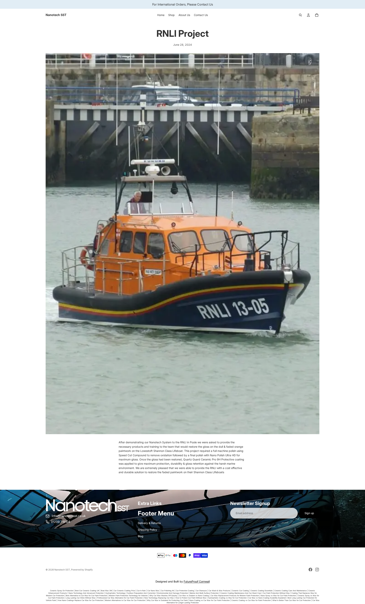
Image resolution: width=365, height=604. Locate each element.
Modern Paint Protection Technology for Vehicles (128, 595)
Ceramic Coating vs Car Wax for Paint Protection (251, 600)
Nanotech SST (62, 569)
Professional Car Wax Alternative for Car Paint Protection (120, 598)
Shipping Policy (147, 529)
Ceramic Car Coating (240, 591)
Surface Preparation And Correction (141, 593)
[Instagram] (317, 569)
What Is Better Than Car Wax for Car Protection (291, 600)
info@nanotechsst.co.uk (69, 516)
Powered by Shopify (82, 569)
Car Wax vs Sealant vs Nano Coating (194, 595)
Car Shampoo (201, 591)
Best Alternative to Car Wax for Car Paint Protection (86, 595)
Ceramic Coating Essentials (262, 591)
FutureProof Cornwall (197, 581)
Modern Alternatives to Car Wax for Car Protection (125, 600)
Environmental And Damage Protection (172, 593)
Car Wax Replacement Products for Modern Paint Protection (235, 595)
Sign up (309, 513)
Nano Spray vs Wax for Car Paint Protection (278, 595)
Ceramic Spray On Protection (61, 591)
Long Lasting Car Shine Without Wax (80, 598)
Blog (140, 536)
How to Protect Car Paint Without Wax (190, 598)
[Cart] (317, 15)
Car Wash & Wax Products (219, 591)
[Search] (300, 15)
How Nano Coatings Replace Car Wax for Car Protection (80, 600)
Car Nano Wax (153, 591)
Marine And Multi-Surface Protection (204, 593)
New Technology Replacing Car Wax (159, 598)
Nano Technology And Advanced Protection (86, 593)
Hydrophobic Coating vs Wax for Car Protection (227, 598)
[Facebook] (310, 569)
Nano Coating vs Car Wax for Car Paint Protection (209, 600)
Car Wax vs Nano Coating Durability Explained (267, 598)
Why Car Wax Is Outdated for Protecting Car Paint (167, 600)
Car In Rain (141, 591)
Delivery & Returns (149, 523)
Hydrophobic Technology (115, 593)
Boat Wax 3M (106, 591)
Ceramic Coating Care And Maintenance (290, 591)
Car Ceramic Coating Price (124, 591)
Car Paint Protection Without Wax (276, 593)
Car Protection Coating (185, 591)
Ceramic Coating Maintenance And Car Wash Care (240, 593)
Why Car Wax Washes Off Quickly (163, 595)
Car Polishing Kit (167, 591)
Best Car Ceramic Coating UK (87, 591)
